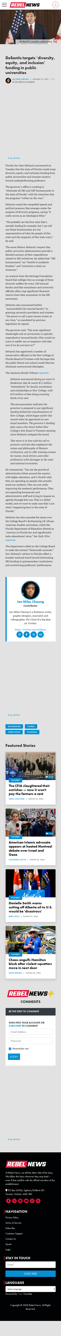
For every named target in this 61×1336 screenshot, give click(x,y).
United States (14, 732)
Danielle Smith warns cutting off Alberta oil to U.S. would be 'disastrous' (30, 907)
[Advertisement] (30, 125)
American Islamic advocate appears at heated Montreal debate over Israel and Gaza (30, 848)
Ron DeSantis (14, 726)
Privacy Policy (11, 1217)
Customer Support (14, 1233)
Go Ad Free (14, 158)
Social (8, 1244)
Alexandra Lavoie (17, 859)
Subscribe (10, 1228)
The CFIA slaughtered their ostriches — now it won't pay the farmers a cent (29, 790)
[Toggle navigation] (4, 5)
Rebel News (14, 916)
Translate (27, 1293)
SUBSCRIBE (15, 1025)
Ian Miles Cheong (20, 79)
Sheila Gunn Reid (17, 799)
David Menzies (15, 973)
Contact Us (10, 1238)
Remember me (21, 1048)
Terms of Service (13, 1222)
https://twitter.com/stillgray (30, 629)
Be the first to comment (23, 82)
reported (43, 372)
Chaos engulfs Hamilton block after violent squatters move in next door (30, 964)
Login (8, 1249)
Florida (31, 726)
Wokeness (32, 732)
